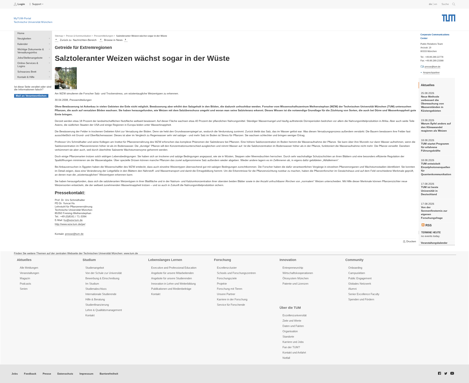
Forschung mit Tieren (229, 288)
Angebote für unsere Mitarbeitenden (172, 273)
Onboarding (355, 267)
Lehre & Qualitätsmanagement (103, 310)
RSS (428, 225)
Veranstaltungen (29, 273)
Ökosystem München (295, 278)
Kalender (48, 43)
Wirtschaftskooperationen (297, 273)
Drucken (411, 241)
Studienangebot (94, 267)
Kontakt (90, 315)
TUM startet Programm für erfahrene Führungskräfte (435, 147)
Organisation (290, 331)
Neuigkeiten (48, 38)
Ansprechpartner (431, 72)
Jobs (15, 373)
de (430, 4)
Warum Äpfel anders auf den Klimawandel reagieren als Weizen (436, 127)
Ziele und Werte (291, 320)
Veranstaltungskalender (434, 243)
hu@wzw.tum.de (73, 220)
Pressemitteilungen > (104, 36)
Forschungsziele (227, 278)
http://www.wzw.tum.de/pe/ (70, 224)
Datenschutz (65, 373)
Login (21, 4)
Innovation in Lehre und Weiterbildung (173, 283)
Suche (446, 4)
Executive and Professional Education (173, 267)
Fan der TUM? (291, 347)
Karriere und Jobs (293, 341)
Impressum (86, 373)
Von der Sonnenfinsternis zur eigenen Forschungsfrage (434, 212)
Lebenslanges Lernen (165, 260)
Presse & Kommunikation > (79, 36)
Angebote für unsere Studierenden (171, 278)
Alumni (352, 288)
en (435, 4)
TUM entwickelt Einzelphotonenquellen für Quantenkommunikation (436, 169)
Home (20, 33)
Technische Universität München (448, 16)
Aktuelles (24, 260)
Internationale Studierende (100, 294)
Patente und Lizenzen (295, 283)
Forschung (222, 260)
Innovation (288, 260)
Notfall (286, 357)
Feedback (30, 373)
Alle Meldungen (29, 267)
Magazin (25, 278)
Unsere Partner (226, 294)
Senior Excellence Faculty (363, 294)
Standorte (288, 336)
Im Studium (92, 283)
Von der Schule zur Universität (103, 273)
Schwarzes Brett (48, 71)
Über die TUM (290, 308)
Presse (47, 373)
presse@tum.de (74, 234)
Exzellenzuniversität (294, 315)
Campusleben (356, 273)
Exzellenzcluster (227, 267)
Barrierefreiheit (109, 373)
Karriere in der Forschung (232, 299)
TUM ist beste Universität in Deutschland (429, 191)
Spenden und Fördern (361, 299)
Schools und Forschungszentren (236, 273)
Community (354, 260)
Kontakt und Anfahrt (294, 352)
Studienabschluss (96, 288)
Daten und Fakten (293, 325)
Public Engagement (360, 278)
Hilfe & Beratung (95, 299)
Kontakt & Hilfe (48, 76)
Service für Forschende (231, 304)
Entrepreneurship (292, 267)
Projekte (222, 283)
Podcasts (25, 283)
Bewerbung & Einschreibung (102, 278)
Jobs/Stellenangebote (48, 57)
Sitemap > (60, 36)
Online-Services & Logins (48, 63)
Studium (89, 260)
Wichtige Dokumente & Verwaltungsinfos (48, 49)
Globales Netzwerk (359, 283)
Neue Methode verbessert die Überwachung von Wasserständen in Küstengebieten (432, 103)
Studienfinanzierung (97, 304)
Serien (23, 288)
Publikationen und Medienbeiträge (171, 288)
